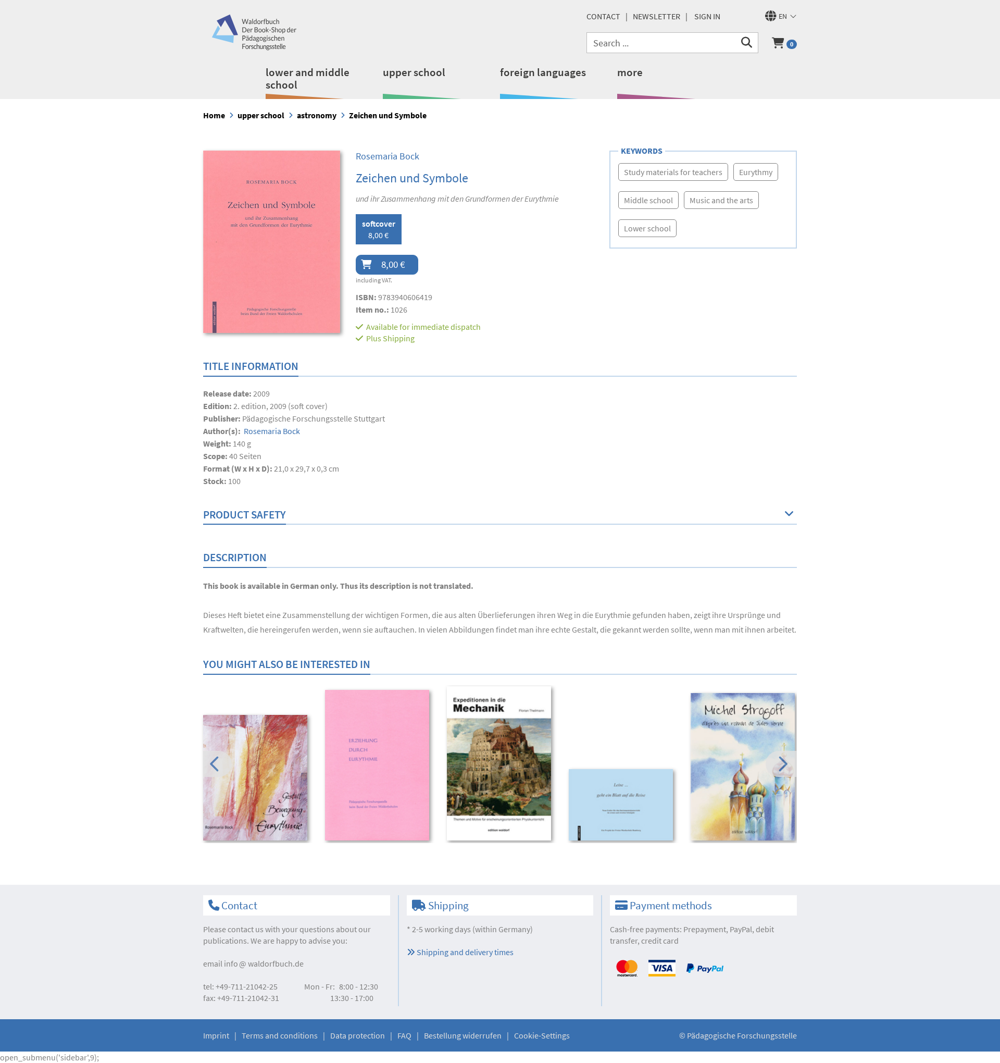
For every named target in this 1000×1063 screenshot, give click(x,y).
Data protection (357, 1035)
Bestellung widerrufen (463, 1035)
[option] (257, 779)
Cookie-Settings (542, 1035)
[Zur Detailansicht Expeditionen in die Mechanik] (501, 763)
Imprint (216, 1035)
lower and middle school (307, 78)
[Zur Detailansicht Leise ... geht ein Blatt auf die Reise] (623, 804)
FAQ (404, 1035)
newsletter (656, 16)
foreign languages (543, 72)
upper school (414, 72)
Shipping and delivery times (464, 952)
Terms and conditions (280, 1035)
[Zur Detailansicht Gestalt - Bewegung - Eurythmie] (257, 777)
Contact (603, 16)
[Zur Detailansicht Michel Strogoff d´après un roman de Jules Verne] (744, 766)
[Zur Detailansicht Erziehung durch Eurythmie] (379, 765)
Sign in (707, 16)
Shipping (399, 338)
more (630, 72)
